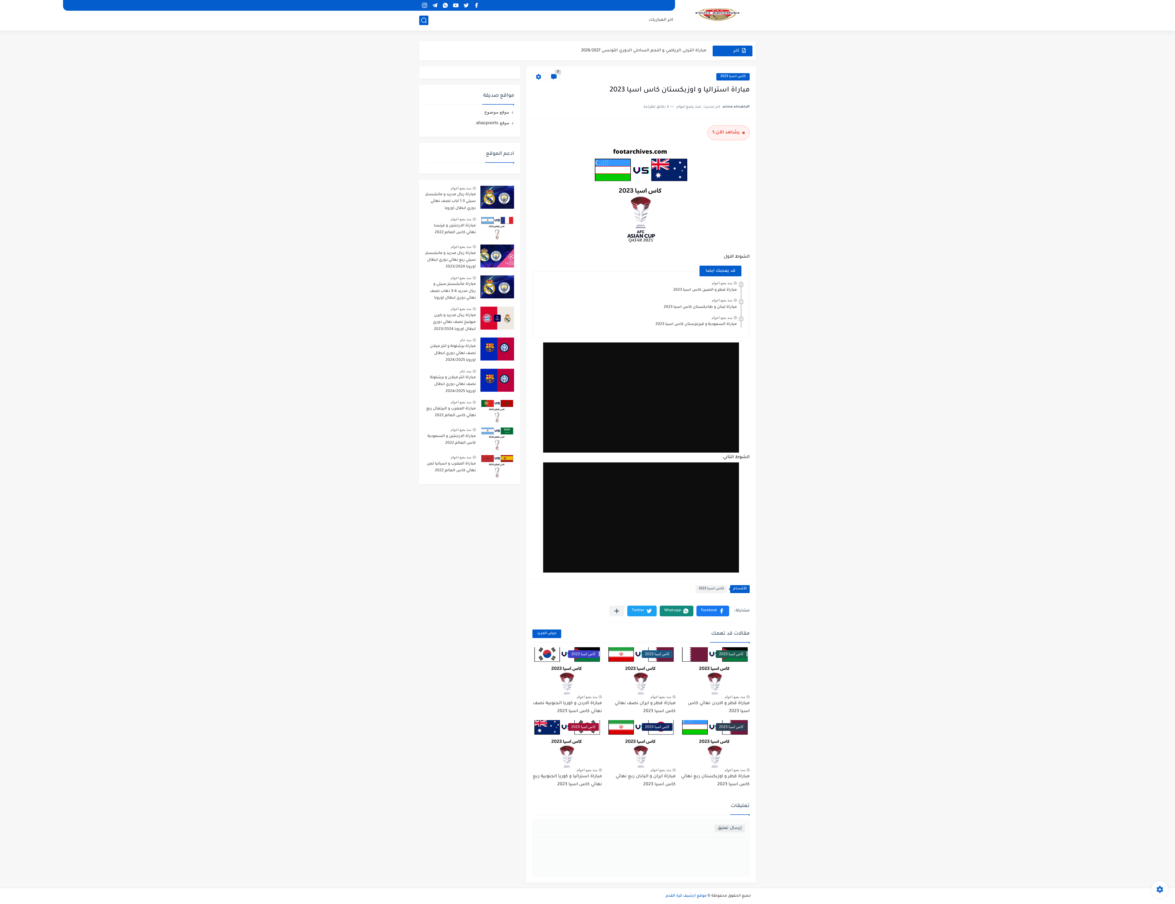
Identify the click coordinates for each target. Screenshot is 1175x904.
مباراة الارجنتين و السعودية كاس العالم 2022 (451, 439)
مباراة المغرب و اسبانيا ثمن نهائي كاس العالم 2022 (451, 467)
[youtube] (455, 5)
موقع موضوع (496, 111)
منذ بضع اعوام (722, 283)
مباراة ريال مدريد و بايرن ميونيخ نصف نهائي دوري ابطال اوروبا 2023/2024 (454, 322)
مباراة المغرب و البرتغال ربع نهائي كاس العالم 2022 (451, 412)
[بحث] (423, 20)
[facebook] (476, 5)
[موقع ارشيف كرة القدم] (717, 14)
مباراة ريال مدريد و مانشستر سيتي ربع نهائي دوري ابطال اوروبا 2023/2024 (450, 260)
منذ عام (465, 340)
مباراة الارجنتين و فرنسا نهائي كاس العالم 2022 (455, 229)
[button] (712, 611)
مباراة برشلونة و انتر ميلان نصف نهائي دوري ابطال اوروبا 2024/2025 (453, 353)
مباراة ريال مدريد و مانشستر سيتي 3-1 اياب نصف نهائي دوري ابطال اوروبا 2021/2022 (450, 202)
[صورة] (497, 197)
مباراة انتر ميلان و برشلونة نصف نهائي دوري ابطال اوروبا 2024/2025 (453, 384)
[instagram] (424, 5)
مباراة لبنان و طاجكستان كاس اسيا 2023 (700, 307)
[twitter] (466, 5)
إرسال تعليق (730, 828)
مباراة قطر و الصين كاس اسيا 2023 (705, 290)
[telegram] (434, 5)
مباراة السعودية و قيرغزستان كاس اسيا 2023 (696, 324)
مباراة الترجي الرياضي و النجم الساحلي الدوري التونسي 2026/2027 (644, 50)
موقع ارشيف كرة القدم (686, 896)
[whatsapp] (445, 5)
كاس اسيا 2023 (733, 77)
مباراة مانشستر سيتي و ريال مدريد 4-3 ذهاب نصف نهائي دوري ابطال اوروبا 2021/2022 (453, 292)
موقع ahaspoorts (492, 122)
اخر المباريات (661, 20)
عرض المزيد (547, 634)
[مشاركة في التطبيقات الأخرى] (616, 611)
